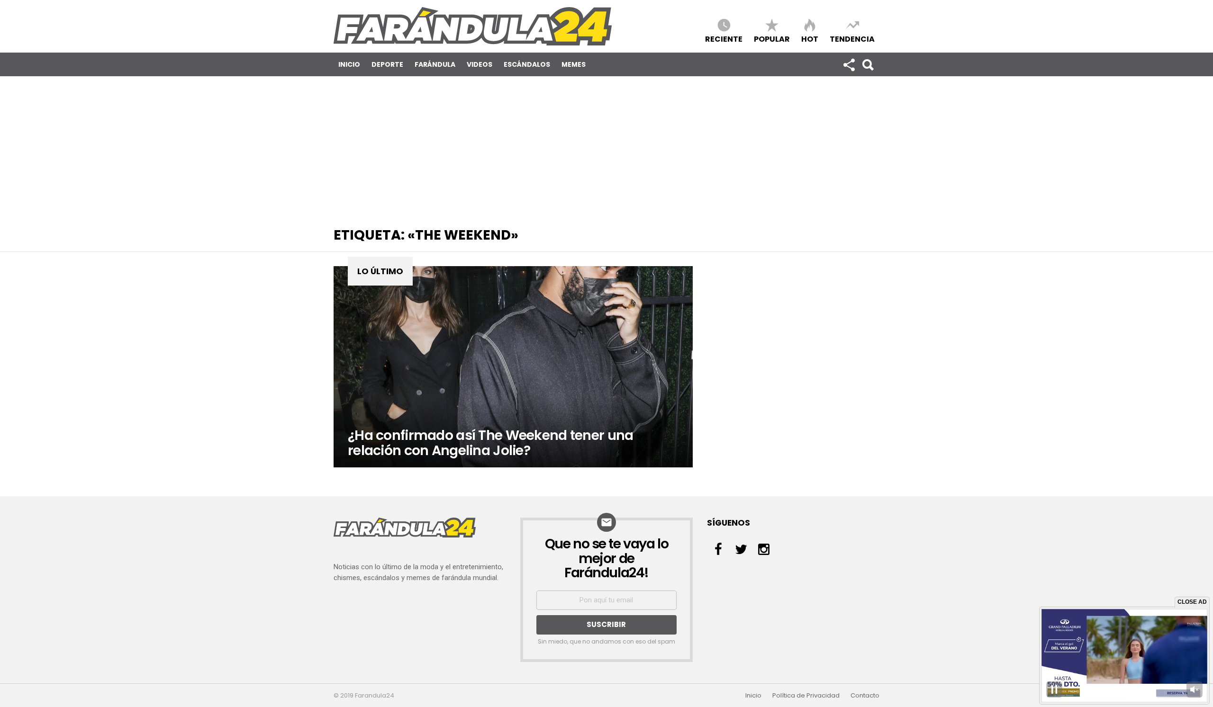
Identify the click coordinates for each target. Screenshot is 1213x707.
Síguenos (849, 64)
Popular (772, 39)
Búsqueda (867, 64)
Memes (573, 64)
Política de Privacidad (806, 695)
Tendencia (852, 39)
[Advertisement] (606, 147)
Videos (479, 64)
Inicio (349, 64)
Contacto (865, 695)
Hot (809, 39)
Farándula (435, 64)
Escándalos (527, 64)
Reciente (723, 39)
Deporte (387, 64)
